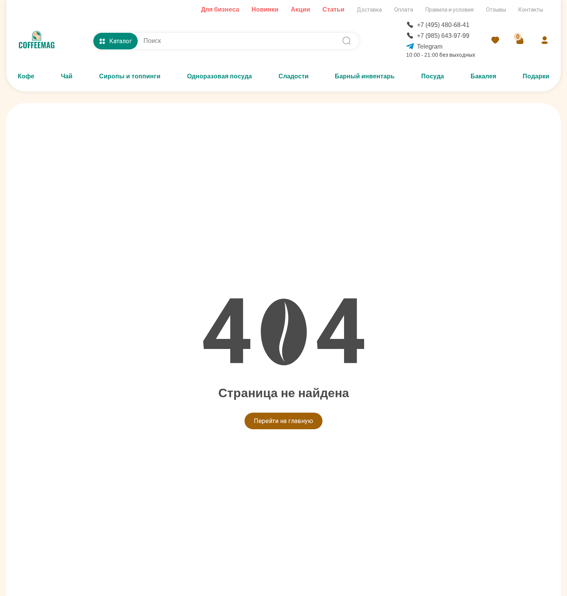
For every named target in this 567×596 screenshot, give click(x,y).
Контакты (530, 10)
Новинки (264, 9)
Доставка (369, 10)
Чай (67, 76)
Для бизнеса (220, 9)
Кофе (26, 76)
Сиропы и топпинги (129, 76)
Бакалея (483, 76)
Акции (300, 9)
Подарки (536, 76)
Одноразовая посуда (219, 76)
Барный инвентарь (365, 76)
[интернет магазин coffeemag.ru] (40, 41)
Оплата (403, 10)
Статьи (333, 9)
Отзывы (496, 10)
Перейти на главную (283, 421)
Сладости (293, 76)
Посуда (432, 76)
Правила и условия (449, 10)
